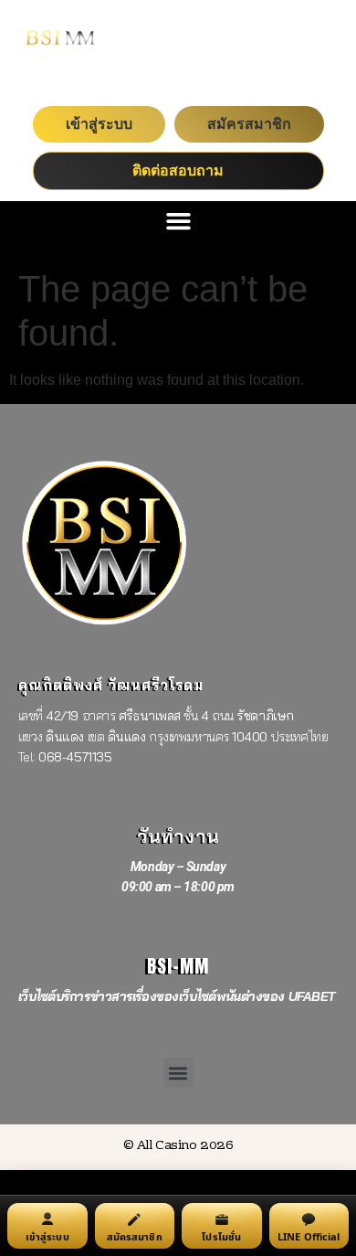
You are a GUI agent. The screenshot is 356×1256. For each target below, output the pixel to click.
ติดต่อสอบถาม (178, 170)
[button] (178, 221)
